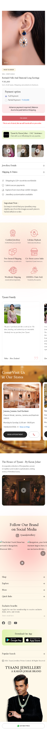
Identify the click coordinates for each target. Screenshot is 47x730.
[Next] (42, 553)
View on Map (25, 427)
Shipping (17, 85)
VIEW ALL (23, 446)
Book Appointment (15, 434)
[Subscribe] (44, 616)
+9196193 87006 (9, 427)
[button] (12, 553)
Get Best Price (25, 726)
